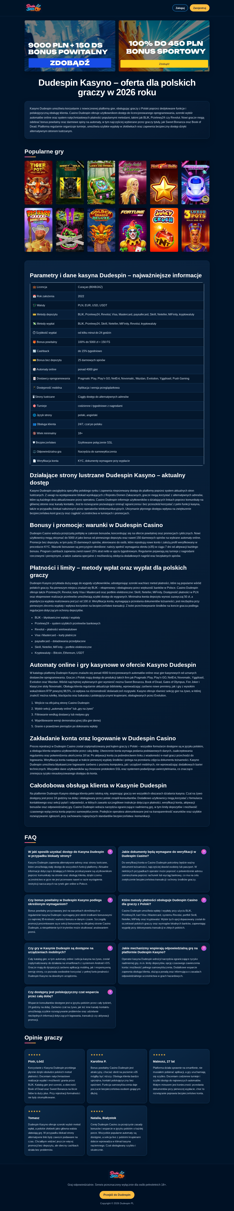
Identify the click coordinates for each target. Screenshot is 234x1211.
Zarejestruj (199, 8)
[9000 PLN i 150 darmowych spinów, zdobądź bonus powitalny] (69, 46)
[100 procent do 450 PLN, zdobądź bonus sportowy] (164, 46)
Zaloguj (180, 8)
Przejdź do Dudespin (117, 1194)
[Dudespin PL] (33, 8)
